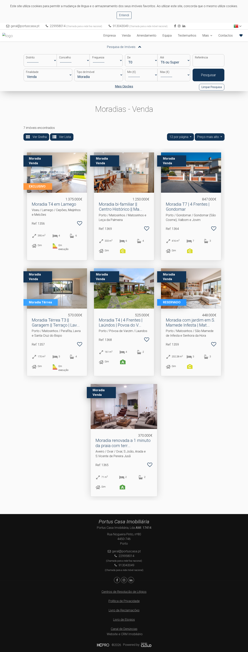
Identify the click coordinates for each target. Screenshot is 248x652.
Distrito (30, 57)
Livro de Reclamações (124, 610)
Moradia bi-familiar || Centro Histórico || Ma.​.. (120, 207)
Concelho (65, 57)
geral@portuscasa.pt (25, 26)
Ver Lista (64, 137)
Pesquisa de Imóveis (121, 47)
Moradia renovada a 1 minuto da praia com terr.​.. (123, 443)
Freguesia (98, 57)
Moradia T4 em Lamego (54, 204)
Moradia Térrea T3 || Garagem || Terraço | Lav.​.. (56, 323)
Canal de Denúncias (124, 629)
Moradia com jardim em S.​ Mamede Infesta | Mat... (190, 323)
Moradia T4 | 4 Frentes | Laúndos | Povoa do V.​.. (120, 323)
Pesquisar (208, 75)
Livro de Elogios (124, 619)
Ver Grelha (39, 137)
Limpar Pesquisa (212, 87)
